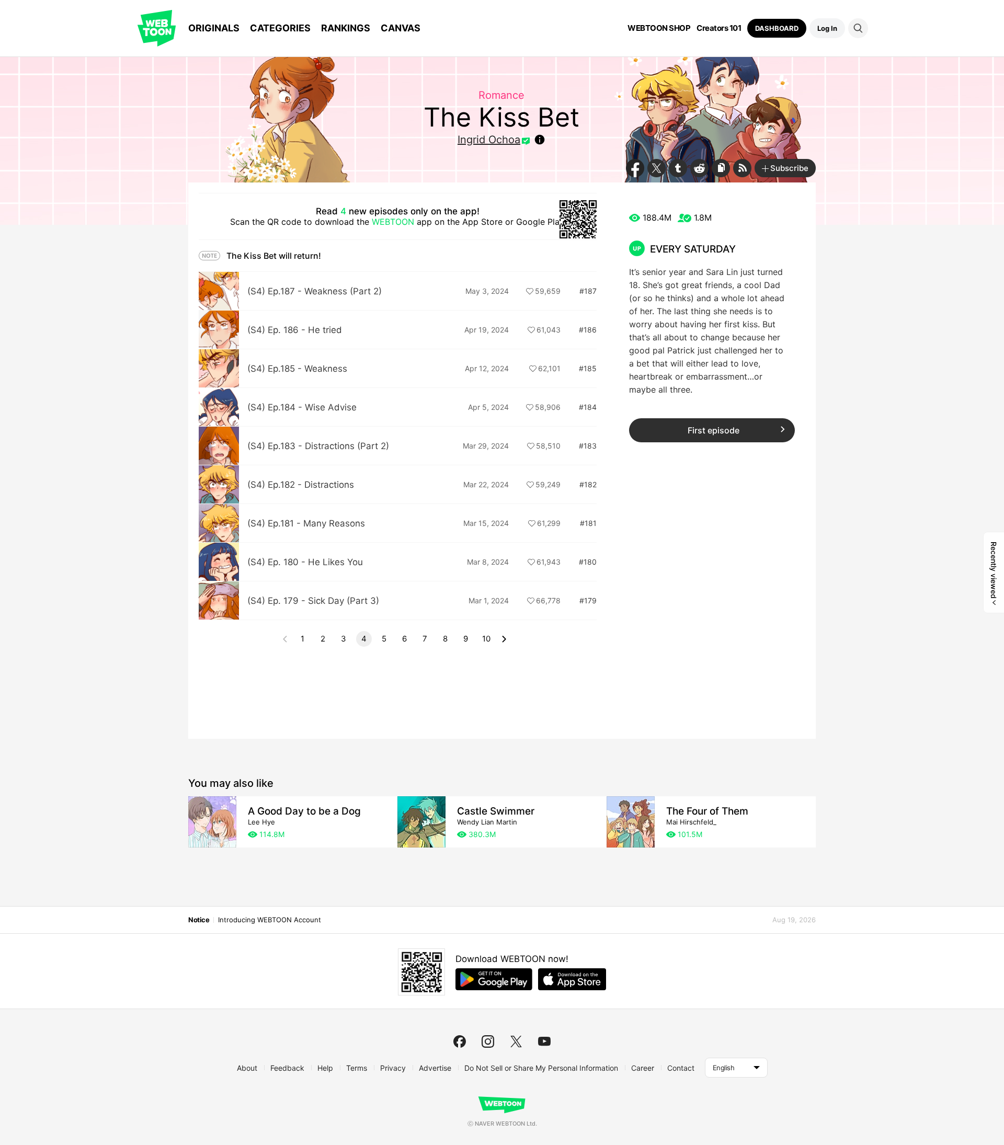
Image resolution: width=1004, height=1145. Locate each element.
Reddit (699, 168)
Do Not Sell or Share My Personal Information (541, 1067)
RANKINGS (345, 27)
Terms (356, 1067)
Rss (742, 168)
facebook (460, 1041)
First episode (713, 430)
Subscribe (789, 168)
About (247, 1067)
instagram (488, 1041)
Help (325, 1067)
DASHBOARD (776, 28)
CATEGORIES (280, 27)
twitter (516, 1041)
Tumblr (678, 168)
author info (539, 139)
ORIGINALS (213, 27)
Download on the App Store (572, 979)
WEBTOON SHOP (659, 28)
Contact (680, 1067)
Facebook (635, 168)
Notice (198, 919)
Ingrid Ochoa (489, 139)
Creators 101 (719, 28)
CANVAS (400, 27)
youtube (544, 1041)
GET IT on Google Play (493, 979)
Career (642, 1067)
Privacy (393, 1067)
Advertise (435, 1067)
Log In (827, 28)
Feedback (287, 1067)
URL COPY (721, 168)
